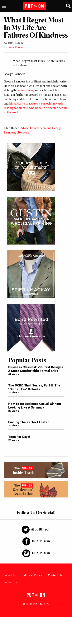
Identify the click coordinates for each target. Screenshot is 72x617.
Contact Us (55, 575)
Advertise (11, 582)
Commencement (40, 128)
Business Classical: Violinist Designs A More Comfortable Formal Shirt (35, 369)
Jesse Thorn (15, 47)
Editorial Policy (32, 575)
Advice (24, 128)
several (21, 90)
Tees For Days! (19, 437)
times (29, 90)
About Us (10, 575)
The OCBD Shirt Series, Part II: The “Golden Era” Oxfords (34, 387)
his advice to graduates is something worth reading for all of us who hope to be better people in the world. (36, 108)
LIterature (23, 132)
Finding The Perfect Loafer (28, 422)
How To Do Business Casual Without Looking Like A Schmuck (34, 405)
